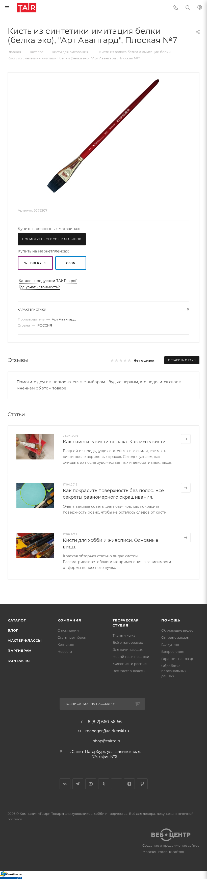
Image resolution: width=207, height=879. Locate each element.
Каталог (17, 620)
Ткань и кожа (124, 635)
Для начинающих (128, 649)
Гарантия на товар (177, 659)
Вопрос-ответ (173, 652)
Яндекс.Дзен (129, 783)
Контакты (19, 661)
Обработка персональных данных (173, 671)
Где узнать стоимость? (39, 287)
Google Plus (116, 783)
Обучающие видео (177, 630)
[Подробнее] (186, 439)
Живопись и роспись (130, 664)
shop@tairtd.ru (107, 740)
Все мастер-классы (129, 671)
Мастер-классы (24, 640)
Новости (65, 652)
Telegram (77, 783)
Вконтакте (65, 783)
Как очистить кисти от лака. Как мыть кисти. (115, 442)
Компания (69, 620)
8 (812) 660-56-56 (105, 722)
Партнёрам (20, 651)
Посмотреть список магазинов (51, 239)
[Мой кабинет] (199, 8)
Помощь (170, 620)
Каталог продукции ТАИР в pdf (47, 281)
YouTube (90, 783)
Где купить (170, 644)
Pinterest (142, 783)
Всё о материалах (128, 642)
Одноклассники (103, 783)
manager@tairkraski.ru (107, 730)
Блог (13, 630)
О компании (68, 630)
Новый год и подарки (131, 657)
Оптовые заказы (175, 637)
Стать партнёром (72, 637)
